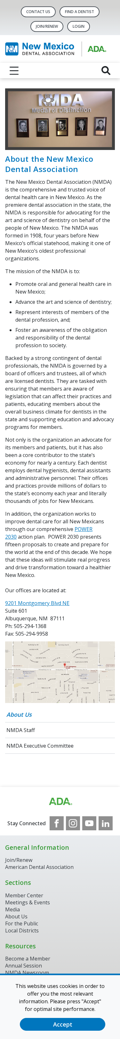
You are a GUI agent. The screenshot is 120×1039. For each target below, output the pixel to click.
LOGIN (78, 26)
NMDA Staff (20, 730)
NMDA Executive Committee (40, 745)
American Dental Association (39, 867)
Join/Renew (47, 26)
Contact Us (38, 11)
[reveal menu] (14, 70)
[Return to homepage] (60, 48)
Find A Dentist (79, 11)
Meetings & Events (27, 902)
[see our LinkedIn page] (106, 823)
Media (12, 909)
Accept (62, 1024)
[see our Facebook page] (57, 823)
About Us (19, 714)
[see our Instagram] (73, 823)
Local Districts (22, 930)
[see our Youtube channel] (89, 823)
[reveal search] (106, 70)
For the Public (21, 923)
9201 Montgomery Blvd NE (37, 603)
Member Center (24, 895)
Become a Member (27, 958)
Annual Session (23, 965)
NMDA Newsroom (27, 972)
